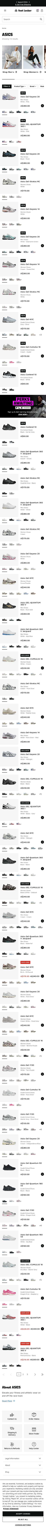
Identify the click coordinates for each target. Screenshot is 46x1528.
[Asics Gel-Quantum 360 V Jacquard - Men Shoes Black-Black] (26, 469)
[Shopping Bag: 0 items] (42, 10)
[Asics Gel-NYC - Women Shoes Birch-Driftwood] (33, 593)
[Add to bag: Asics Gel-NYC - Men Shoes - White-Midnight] (42, 842)
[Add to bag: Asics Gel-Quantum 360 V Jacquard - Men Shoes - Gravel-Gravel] (42, 462)
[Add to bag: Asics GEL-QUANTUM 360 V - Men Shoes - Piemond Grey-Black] (42, 1359)
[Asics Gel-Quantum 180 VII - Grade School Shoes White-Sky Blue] (11, 1201)
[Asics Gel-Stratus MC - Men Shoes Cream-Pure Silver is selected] (4, 699)
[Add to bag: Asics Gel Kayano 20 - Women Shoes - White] (42, 562)
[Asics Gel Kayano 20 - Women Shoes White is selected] (4, 569)
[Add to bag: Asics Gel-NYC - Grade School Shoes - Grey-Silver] (42, 328)
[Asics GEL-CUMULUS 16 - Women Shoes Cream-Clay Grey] (11, 674)
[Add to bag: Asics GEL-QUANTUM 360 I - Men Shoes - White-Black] (42, 1328)
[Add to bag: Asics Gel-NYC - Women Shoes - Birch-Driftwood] (42, 976)
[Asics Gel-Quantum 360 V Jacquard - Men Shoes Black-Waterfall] (11, 469)
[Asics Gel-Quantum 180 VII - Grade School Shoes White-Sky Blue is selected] (4, 1252)
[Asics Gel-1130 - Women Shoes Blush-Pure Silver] (11, 1080)
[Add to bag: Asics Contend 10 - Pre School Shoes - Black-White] (42, 383)
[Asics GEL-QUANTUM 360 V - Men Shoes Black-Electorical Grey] (18, 620)
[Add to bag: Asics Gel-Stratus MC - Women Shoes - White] (42, 190)
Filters (6, 86)
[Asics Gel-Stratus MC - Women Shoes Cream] (11, 197)
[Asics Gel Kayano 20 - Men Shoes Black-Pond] (18, 112)
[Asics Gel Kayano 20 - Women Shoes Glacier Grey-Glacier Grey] (18, 569)
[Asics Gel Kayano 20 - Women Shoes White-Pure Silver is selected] (4, 1007)
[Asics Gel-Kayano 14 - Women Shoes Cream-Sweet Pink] (11, 224)
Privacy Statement (11, 1509)
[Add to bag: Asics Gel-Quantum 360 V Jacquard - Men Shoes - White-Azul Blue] (42, 640)
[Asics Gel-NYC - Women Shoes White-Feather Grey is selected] (4, 723)
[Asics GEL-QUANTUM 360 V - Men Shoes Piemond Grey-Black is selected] (4, 1366)
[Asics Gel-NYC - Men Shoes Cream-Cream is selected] (4, 927)
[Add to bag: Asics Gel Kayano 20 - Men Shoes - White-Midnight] (42, 763)
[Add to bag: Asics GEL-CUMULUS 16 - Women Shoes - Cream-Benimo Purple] (42, 1049)
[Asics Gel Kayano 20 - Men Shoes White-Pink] (33, 169)
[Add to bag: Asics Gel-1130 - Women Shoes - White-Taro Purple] (42, 1074)
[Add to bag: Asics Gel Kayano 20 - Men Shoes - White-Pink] (42, 105)
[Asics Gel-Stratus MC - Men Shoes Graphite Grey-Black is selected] (4, 493)
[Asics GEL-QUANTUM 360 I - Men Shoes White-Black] (18, 142)
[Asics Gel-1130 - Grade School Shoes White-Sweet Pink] (11, 1129)
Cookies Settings (23, 1525)
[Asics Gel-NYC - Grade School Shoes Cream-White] (18, 335)
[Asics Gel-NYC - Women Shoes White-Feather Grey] (18, 593)
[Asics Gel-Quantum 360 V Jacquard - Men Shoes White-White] (33, 469)
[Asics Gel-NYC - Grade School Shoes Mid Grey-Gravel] (26, 335)
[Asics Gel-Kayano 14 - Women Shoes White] (18, 279)
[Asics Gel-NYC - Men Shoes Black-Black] (18, 848)
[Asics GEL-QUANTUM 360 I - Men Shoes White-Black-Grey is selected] (4, 824)
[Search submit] (41, 19)
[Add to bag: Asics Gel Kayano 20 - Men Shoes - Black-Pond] (42, 162)
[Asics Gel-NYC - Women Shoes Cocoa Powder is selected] (4, 593)
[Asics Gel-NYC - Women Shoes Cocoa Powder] (33, 723)
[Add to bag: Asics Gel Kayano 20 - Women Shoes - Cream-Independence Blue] (42, 1147)
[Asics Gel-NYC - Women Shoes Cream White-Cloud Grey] (11, 593)
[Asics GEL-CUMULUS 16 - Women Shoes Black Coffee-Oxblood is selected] (4, 903)
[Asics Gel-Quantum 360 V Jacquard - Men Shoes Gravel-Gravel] (33, 520)
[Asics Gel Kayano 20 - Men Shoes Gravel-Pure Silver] (11, 112)
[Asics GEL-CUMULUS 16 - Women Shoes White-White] (18, 674)
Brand (32, 86)
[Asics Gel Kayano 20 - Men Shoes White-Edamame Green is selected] (4, 252)
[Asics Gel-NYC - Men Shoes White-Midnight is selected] (4, 848)
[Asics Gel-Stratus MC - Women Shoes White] (18, 197)
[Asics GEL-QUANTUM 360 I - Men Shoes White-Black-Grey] (11, 142)
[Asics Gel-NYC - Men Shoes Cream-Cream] (40, 848)
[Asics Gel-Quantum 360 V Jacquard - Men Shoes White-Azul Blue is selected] (4, 647)
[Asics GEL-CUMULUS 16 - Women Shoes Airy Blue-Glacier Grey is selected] (4, 1280)
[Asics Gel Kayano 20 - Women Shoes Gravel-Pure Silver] (11, 569)
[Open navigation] (5, 10)
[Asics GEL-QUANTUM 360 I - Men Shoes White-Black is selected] (4, 1335)
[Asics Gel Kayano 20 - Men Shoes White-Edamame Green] (26, 112)
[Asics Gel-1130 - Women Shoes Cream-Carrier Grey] (26, 1080)
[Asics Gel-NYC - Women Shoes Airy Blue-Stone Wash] (26, 593)
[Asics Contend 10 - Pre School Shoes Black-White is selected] (4, 390)
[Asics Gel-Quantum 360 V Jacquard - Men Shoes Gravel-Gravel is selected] (4, 469)
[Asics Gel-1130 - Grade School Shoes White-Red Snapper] (33, 1129)
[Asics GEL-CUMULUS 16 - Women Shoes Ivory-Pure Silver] (33, 674)
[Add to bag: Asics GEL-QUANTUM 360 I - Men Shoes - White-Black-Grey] (42, 817)
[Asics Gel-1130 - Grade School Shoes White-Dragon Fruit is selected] (4, 1225)
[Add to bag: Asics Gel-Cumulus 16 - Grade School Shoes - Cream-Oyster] (42, 356)
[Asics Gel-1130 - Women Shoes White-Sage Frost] (33, 1080)
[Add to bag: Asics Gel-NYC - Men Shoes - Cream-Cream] (42, 920)
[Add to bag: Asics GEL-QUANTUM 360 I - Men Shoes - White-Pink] (42, 135)
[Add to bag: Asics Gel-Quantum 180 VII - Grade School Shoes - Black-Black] (42, 1194)
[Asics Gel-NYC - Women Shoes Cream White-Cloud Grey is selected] (4, 1031)
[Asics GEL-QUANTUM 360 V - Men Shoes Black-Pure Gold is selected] (4, 620)
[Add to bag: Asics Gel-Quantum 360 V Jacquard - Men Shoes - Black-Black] (42, 868)
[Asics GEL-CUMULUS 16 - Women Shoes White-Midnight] (33, 794)
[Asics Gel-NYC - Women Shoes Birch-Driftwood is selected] (4, 982)
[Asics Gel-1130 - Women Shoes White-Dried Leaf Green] (18, 1080)
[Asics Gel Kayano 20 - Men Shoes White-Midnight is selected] (4, 770)
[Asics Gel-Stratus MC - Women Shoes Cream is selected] (4, 544)
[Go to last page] (42, 1374)
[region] (23, 3)
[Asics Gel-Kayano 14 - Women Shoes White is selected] (4, 224)
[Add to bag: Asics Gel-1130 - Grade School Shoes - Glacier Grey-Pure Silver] (42, 1123)
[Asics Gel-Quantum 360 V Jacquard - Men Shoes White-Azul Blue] (18, 469)
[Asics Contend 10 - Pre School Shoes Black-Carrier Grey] (11, 390)
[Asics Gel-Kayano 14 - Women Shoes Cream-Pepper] (18, 224)
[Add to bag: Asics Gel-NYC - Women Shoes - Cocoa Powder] (42, 587)
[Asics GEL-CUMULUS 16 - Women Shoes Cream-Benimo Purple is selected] (4, 1056)
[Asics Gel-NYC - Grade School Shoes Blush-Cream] (33, 335)
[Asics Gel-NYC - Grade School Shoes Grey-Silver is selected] (4, 335)
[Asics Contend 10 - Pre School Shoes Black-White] (11, 442)
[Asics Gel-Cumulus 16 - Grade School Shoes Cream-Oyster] (18, 1105)
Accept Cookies (23, 1514)
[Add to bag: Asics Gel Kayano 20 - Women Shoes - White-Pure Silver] (42, 1000)
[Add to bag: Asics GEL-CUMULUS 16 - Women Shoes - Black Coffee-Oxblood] (42, 896)
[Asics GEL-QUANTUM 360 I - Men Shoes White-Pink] (18, 824)
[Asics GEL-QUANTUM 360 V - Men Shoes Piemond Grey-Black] (11, 620)
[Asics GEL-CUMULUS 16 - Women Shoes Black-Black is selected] (4, 794)
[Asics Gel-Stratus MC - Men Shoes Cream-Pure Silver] (11, 493)
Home (4, 28)
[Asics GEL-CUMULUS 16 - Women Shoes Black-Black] (26, 674)
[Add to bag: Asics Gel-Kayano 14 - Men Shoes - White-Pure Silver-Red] (42, 741)
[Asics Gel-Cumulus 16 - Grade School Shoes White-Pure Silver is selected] (4, 1105)
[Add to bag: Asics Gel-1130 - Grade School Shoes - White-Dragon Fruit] (42, 1219)
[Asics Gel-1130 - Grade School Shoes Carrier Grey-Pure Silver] (26, 1129)
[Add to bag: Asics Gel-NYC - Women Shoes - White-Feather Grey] (42, 717)
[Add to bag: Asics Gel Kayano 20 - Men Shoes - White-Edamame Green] (42, 245)
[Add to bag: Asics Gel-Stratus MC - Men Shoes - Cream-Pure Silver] (42, 692)
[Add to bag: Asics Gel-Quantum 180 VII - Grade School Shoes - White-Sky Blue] (42, 1245)
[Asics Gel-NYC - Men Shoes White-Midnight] (40, 927)
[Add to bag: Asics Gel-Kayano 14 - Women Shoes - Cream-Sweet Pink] (42, 273)
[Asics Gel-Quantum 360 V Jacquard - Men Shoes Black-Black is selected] (4, 875)
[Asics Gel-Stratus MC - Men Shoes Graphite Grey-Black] (11, 699)
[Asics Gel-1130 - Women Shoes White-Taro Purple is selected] (4, 1080)
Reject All (23, 1519)
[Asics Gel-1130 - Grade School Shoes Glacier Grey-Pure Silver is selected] (4, 1129)
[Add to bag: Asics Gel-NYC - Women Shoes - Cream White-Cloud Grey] (42, 1025)
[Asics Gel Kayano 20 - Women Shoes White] (33, 1007)
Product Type (19, 86)
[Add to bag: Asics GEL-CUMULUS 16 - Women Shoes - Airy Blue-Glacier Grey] (42, 1273)
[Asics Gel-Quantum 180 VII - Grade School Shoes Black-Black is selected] (4, 1201)
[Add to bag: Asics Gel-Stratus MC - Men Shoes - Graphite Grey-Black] (42, 487)
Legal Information (12, 1458)
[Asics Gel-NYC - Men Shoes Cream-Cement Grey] (11, 848)
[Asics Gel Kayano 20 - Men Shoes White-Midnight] (33, 112)
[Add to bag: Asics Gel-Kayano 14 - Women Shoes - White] (42, 218)
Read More (7, 1401)
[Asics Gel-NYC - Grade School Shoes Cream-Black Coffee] (11, 335)
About (7, 1465)
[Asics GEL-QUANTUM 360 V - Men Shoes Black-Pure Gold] (11, 1366)
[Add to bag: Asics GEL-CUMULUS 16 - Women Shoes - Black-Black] (42, 787)
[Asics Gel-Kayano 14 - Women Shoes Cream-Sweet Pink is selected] (4, 279)
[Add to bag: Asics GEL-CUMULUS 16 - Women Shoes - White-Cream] (42, 668)
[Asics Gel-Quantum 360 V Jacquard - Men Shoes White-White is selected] (4, 520)
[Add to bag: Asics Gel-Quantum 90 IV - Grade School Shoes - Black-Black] (42, 1174)
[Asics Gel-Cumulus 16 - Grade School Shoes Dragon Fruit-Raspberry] (11, 362)
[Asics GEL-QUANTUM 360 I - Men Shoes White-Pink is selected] (4, 142)
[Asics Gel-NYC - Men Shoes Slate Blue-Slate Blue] (33, 848)
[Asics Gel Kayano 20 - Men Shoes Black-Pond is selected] (4, 169)
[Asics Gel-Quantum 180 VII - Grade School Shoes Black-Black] (11, 1252)
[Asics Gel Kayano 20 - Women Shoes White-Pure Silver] (33, 569)
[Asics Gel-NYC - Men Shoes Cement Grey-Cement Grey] (26, 848)
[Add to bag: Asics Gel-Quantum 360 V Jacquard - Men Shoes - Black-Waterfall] (42, 947)
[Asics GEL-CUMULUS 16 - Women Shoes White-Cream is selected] (4, 674)
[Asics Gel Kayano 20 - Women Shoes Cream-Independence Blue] (26, 569)
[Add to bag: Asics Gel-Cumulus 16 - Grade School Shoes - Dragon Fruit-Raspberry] (42, 1298)
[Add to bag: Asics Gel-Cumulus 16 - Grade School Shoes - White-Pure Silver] (42, 1098)
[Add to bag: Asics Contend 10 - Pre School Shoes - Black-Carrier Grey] (42, 436)
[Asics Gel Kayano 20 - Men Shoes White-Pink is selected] (4, 112)
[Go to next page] (35, 1374)
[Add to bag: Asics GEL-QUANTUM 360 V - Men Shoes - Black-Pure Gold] (42, 613)
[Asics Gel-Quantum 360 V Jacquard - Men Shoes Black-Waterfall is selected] (4, 954)
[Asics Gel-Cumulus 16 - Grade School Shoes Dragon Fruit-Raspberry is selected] (4, 1304)
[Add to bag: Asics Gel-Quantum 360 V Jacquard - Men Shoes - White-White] (42, 513)
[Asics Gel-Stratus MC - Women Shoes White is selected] (4, 197)
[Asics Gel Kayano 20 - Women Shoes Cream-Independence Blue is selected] (4, 1154)
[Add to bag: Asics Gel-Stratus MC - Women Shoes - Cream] (42, 538)
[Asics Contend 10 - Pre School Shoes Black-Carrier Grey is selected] (4, 442)
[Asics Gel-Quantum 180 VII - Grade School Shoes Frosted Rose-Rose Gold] (18, 1201)
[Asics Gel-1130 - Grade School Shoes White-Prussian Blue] (18, 1129)
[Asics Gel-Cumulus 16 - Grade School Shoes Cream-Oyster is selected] (4, 362)
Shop (7, 1472)
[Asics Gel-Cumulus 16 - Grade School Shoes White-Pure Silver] (18, 362)
